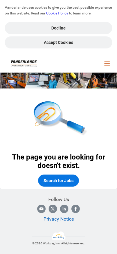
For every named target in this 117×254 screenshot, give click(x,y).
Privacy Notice (59, 219)
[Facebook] (75, 209)
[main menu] (107, 63)
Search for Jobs (59, 180)
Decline (58, 28)
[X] (53, 209)
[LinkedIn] (64, 209)
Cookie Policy (57, 13)
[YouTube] (41, 209)
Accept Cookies (58, 42)
